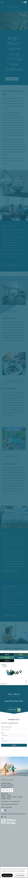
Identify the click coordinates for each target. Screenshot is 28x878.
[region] (14, 872)
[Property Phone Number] (2, 2)
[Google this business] (11, 790)
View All (7, 654)
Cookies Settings (20, 875)
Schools (7, 660)
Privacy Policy (4, 801)
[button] (7, 671)
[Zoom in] (26, 681)
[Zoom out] (26, 683)
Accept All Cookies (7, 875)
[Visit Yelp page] (7, 790)
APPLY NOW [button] (12, 710)
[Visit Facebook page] (3, 790)
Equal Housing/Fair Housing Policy (9, 804)
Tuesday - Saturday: (6, 797)
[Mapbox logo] (3, 684)
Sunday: (3, 798)
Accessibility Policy (14, 801)
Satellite (4, 666)
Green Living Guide (6, 807)
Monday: (3, 795)
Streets (4, 664)
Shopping (6, 657)
